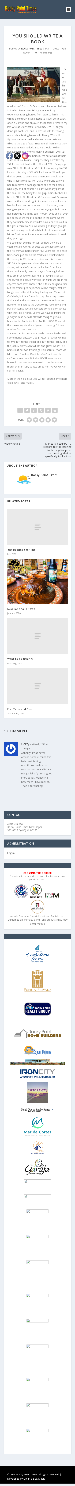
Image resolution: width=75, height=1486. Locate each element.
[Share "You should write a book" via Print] (54, 410)
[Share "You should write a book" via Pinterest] (47, 410)
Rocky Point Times (31, 48)
